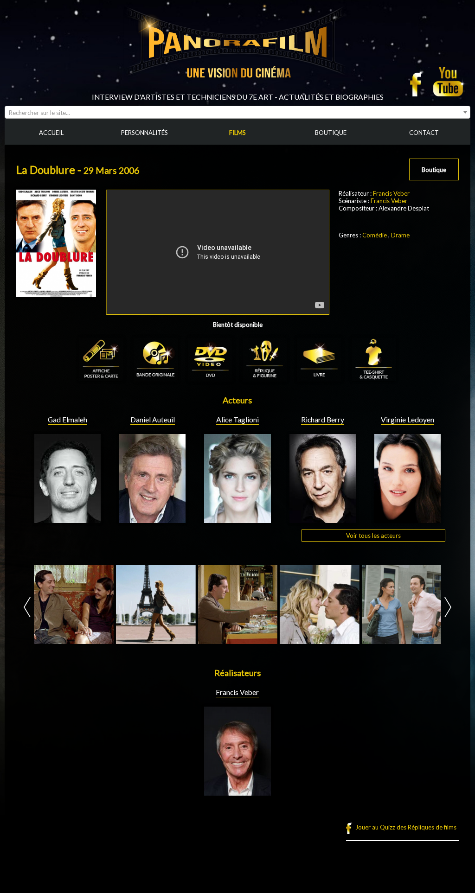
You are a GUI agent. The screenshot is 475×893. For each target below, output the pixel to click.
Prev (27, 607)
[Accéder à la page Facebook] (418, 81)
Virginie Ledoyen (407, 419)
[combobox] (237, 112)
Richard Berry (322, 419)
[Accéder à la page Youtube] (449, 81)
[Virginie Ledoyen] (407, 519)
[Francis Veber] (237, 792)
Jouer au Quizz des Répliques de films (405, 827)
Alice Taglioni (237, 419)
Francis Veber (391, 193)
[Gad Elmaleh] (67, 519)
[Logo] (237, 89)
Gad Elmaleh (67, 419)
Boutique (434, 169)
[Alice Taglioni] (237, 519)
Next (447, 607)
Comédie (374, 235)
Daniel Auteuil (152, 419)
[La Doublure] (74, 604)
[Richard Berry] (322, 519)
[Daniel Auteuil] (152, 519)
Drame (400, 235)
